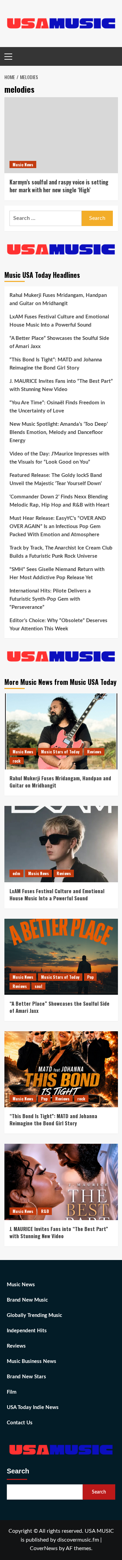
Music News (23, 164)
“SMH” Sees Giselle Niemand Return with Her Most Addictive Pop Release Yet (56, 573)
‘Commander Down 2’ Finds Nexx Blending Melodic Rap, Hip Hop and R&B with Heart (59, 501)
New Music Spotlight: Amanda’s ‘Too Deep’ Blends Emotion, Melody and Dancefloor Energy (58, 432)
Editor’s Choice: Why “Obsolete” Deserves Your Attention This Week (58, 624)
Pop (90, 977)
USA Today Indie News (33, 1407)
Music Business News (31, 1361)
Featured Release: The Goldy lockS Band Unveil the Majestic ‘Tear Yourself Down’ (55, 479)
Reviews (94, 751)
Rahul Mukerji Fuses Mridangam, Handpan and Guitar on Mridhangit (58, 299)
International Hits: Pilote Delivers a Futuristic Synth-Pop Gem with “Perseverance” (50, 599)
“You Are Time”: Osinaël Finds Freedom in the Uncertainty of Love (57, 407)
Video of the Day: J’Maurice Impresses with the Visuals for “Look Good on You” (59, 458)
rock (17, 761)
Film (12, 1392)
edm (16, 873)
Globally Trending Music (34, 1315)
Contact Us (20, 1422)
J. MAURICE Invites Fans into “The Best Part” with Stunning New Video (61, 385)
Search (18, 1471)
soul (38, 986)
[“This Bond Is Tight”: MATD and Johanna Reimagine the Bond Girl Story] (61, 1069)
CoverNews (44, 1548)
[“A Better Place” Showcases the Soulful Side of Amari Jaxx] (61, 957)
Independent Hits (27, 1330)
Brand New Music (27, 1300)
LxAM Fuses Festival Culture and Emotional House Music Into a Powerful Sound (59, 321)
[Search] (113, 56)
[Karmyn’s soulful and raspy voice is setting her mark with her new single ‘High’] (61, 135)
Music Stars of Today (60, 751)
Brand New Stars (26, 1376)
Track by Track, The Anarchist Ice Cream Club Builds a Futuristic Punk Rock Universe (61, 552)
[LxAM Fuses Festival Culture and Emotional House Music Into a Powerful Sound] (61, 844)
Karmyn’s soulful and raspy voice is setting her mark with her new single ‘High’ (58, 186)
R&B (45, 1211)
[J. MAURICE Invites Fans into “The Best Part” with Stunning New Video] (61, 1182)
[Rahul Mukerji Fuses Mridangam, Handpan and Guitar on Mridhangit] (61, 731)
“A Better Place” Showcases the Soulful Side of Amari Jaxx (59, 342)
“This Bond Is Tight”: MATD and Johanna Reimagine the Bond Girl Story (55, 364)
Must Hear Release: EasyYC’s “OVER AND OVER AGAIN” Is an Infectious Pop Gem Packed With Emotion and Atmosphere (57, 526)
